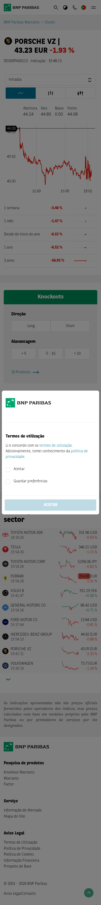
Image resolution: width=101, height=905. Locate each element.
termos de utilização (55, 446)
